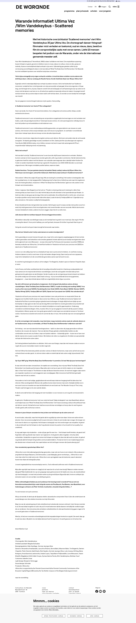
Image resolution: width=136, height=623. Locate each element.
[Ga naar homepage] (32, 7)
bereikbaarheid (74, 590)
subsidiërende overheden (50, 593)
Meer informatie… (54, 610)
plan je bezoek (74, 591)
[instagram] (104, 591)
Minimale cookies (76, 616)
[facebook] (96, 591)
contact (90, 6)
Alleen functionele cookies (53, 616)
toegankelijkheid (75, 593)
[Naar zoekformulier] (109, 6)
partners (45, 590)
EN (95, 6)
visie (44, 588)
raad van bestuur (48, 591)
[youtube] (100, 591)
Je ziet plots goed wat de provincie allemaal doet (101, 1)
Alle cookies (94, 616)
